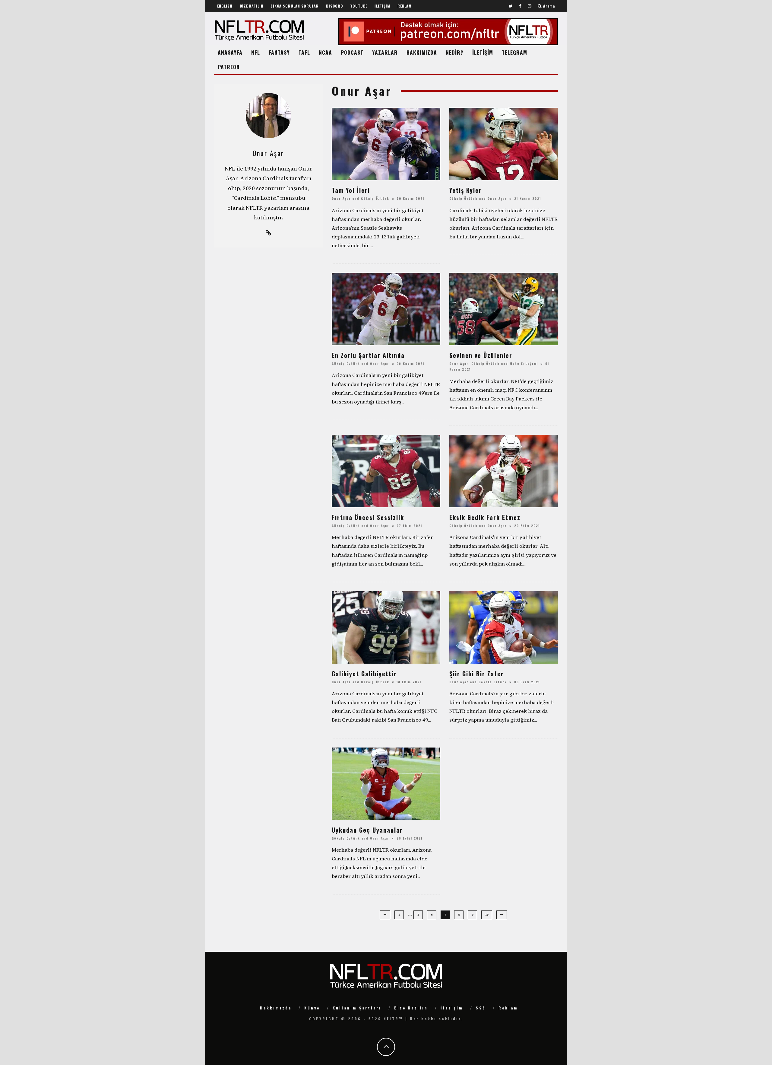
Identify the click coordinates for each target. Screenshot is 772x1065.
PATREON (229, 67)
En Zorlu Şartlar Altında (368, 355)
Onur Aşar (341, 198)
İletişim (452, 1007)
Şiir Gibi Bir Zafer (476, 673)
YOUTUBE (358, 5)
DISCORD (334, 5)
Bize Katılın (411, 1007)
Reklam (508, 1007)
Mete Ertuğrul (524, 363)
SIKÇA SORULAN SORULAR (295, 5)
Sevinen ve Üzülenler (480, 355)
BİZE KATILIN (251, 5)
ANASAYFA (230, 52)
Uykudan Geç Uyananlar (367, 829)
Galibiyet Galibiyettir (364, 673)
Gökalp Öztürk (375, 198)
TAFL (304, 52)
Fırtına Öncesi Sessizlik (368, 517)
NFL (255, 52)
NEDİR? (455, 52)
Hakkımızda (276, 1007)
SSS (481, 1007)
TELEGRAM (514, 52)
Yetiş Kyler (465, 190)
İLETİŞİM (382, 5)
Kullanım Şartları (357, 1007)
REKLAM (404, 5)
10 (486, 915)
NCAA (325, 52)
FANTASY (279, 52)
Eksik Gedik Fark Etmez (484, 517)
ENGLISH (225, 5)
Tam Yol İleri (351, 190)
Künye (312, 1007)
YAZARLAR (385, 52)
